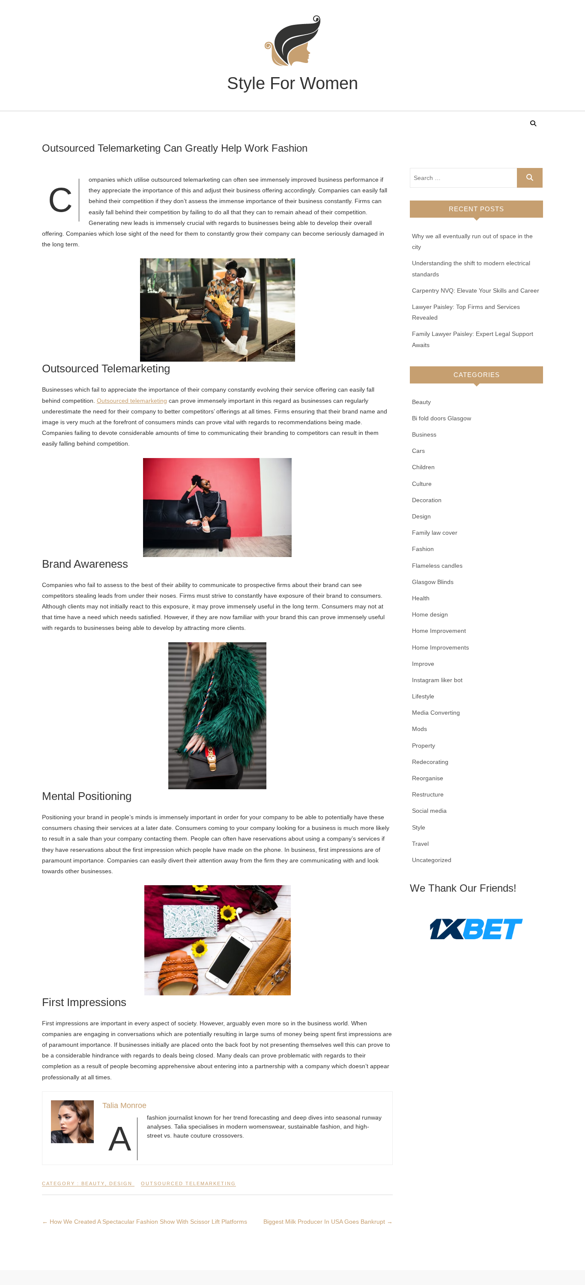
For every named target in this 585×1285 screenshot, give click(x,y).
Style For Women (292, 83)
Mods (419, 728)
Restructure (428, 794)
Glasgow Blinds (433, 581)
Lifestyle (423, 696)
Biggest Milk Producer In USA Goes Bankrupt (328, 1221)
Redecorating (430, 761)
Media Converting (436, 712)
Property (423, 745)
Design (120, 1183)
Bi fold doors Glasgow (441, 418)
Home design (430, 614)
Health (421, 598)
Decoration (427, 500)
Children (423, 467)
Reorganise (427, 778)
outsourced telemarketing (188, 1183)
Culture (422, 483)
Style (418, 827)
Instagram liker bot (437, 680)
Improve (423, 663)
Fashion (423, 548)
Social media (429, 810)
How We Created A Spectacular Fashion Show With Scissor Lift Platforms (144, 1221)
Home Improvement (439, 630)
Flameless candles (437, 565)
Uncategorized (431, 860)
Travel (420, 843)
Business (424, 434)
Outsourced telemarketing (132, 400)
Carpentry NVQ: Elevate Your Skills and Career (475, 290)
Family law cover (434, 532)
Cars (418, 450)
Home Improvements (440, 647)
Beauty (93, 1183)
